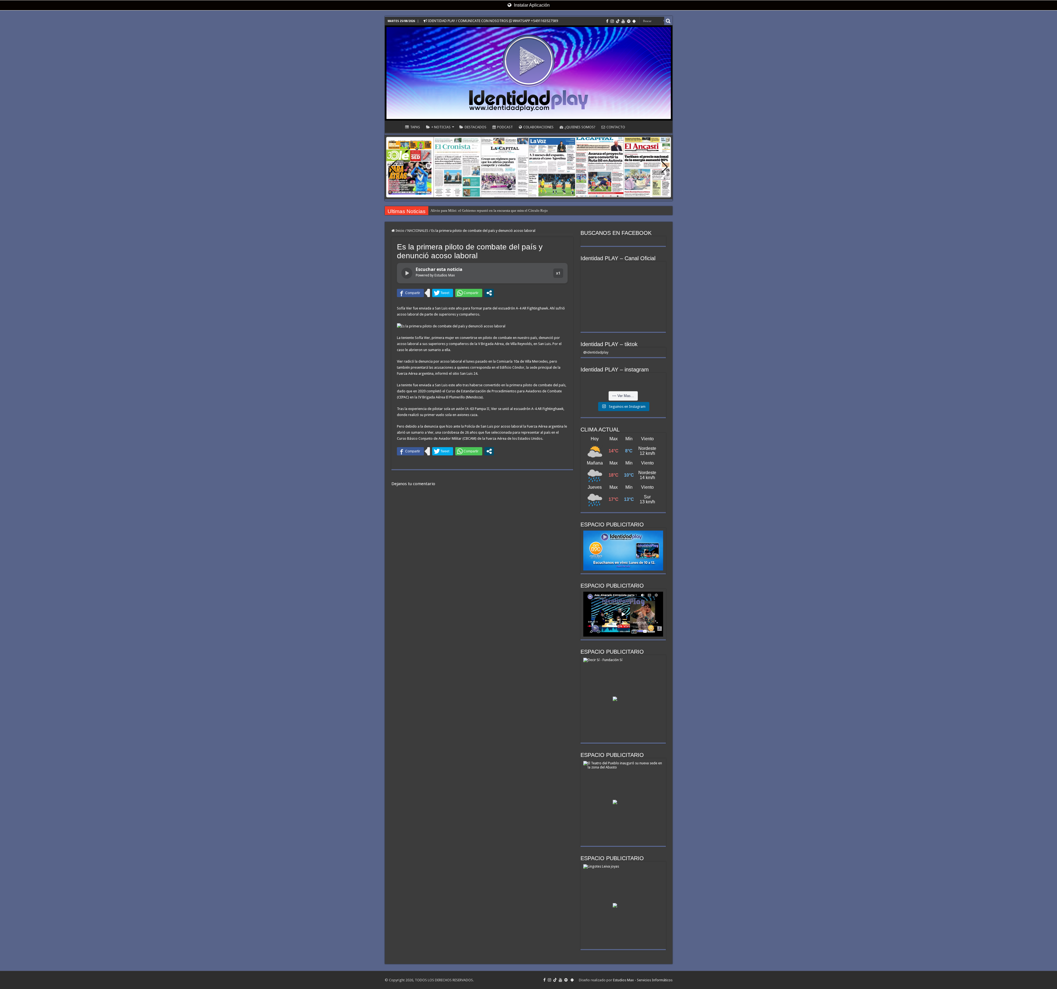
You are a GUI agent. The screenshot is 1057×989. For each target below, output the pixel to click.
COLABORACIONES (538, 127)
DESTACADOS (475, 127)
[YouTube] (623, 21)
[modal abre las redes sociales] (489, 293)
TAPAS (415, 127)
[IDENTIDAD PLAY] (528, 73)
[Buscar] (668, 21)
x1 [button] (558, 273)
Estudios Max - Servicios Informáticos (642, 980)
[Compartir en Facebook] (410, 293)
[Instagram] (612, 21)
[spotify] (628, 21)
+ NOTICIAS (441, 127)
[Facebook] (607, 21)
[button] (664, 167)
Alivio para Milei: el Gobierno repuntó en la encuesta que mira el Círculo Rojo (489, 210)
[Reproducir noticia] (406, 273)
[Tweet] (442, 293)
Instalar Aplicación (531, 5)
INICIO (395, 126)
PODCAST (505, 127)
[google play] (634, 21)
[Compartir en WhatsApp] (468, 293)
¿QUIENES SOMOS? (580, 127)
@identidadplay (595, 352)
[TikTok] (617, 21)
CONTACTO (615, 127)
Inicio (399, 231)
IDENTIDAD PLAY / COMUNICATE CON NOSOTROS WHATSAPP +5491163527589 (492, 21)
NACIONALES (417, 231)
